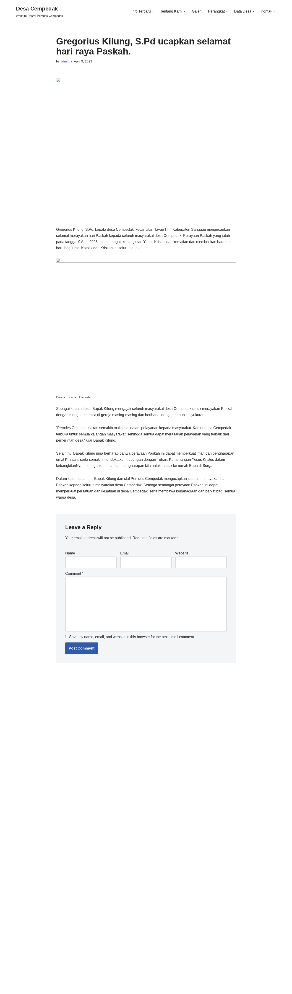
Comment (74, 573)
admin (64, 61)
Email (125, 553)
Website (181, 553)
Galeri (197, 11)
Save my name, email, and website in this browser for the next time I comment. (132, 637)
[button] (153, 11)
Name (70, 553)
